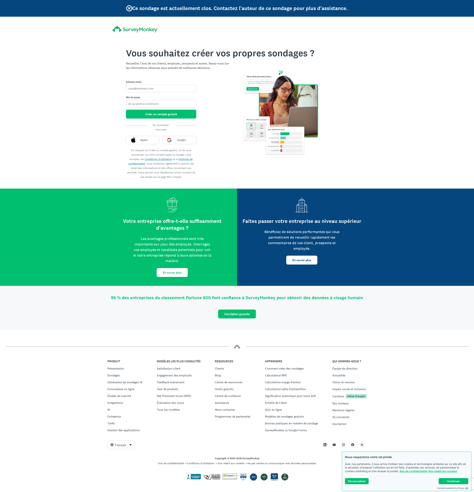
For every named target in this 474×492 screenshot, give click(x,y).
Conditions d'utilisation (158, 159)
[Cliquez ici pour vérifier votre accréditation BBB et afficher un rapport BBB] (193, 478)
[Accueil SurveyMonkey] (135, 29)
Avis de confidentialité (413, 471)
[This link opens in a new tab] (325, 444)
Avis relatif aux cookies (442, 471)
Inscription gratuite (237, 314)
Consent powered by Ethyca (450, 488)
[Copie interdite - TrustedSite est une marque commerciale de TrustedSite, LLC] (230, 478)
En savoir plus (172, 273)
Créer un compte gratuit (161, 114)
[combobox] (121, 444)
